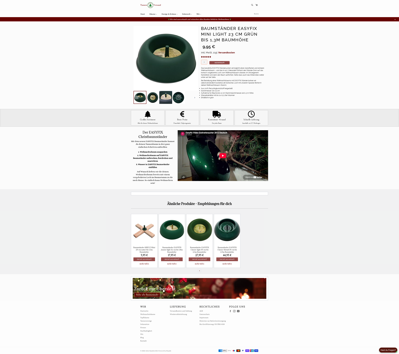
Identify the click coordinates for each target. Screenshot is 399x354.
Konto (256, 14)
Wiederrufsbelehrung (178, 314)
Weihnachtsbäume (147, 314)
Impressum (204, 317)
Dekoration (144, 324)
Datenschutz (205, 314)
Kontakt (143, 341)
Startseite (144, 311)
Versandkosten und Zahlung (181, 311)
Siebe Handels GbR (152, 351)
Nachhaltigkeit (146, 331)
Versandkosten (226, 52)
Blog (142, 337)
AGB (201, 311)
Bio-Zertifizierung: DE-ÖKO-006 (212, 324)
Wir (141, 334)
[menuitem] (142, 13)
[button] (206, 57)
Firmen (143, 327)
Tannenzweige (146, 321)
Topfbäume (144, 317)
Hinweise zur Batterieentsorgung (213, 321)
